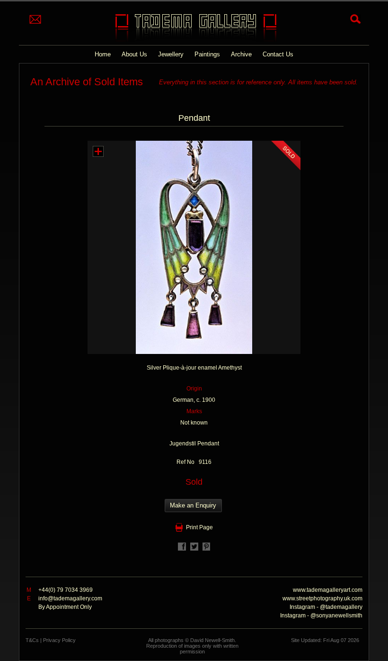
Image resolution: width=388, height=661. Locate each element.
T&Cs (32, 640)
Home (103, 54)
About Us (134, 54)
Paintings (207, 54)
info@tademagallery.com (70, 598)
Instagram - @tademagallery (326, 607)
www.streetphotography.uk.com (322, 598)
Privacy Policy (59, 640)
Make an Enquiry (193, 505)
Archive (241, 54)
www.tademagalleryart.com (327, 590)
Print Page (199, 527)
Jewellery (171, 54)
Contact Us (278, 54)
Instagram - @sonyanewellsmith (321, 615)
